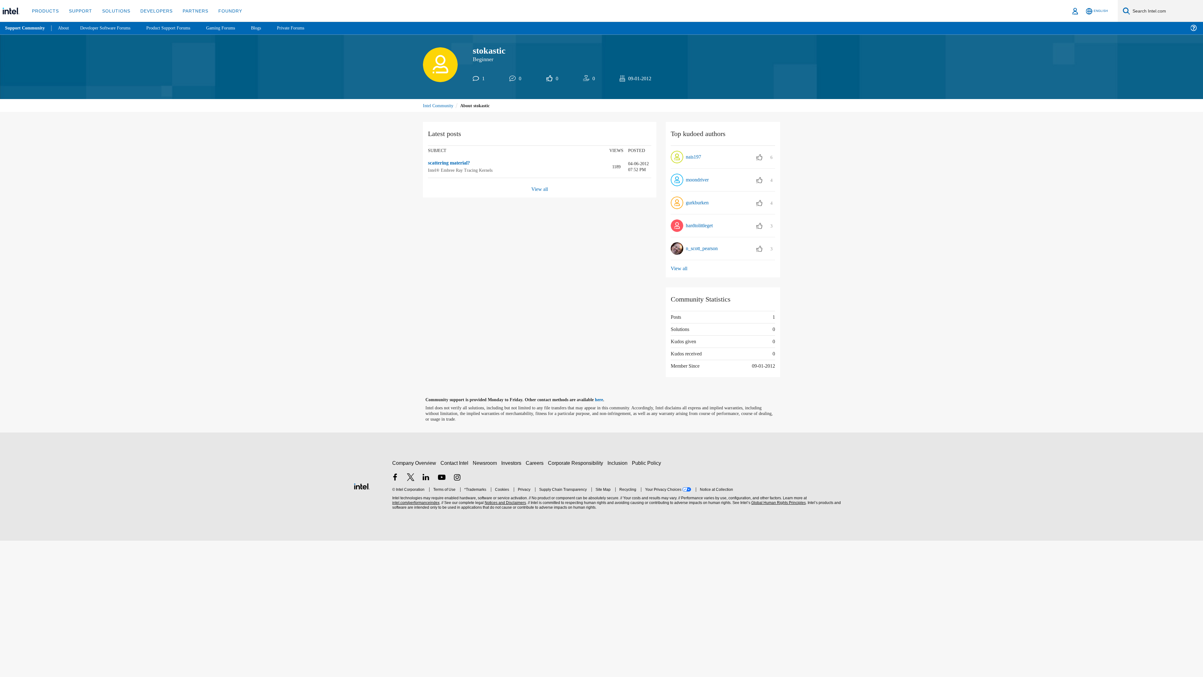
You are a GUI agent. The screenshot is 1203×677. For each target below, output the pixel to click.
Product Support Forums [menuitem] (177, 28)
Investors (513, 462)
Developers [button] (152, 11)
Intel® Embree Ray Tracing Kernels (461, 170)
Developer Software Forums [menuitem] (110, 28)
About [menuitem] (65, 28)
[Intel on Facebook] (395, 477)
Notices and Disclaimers (505, 503)
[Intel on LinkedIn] (426, 477)
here (604, 399)
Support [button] (79, 11)
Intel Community (439, 105)
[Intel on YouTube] (441, 477)
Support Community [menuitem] (25, 28)
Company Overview (414, 462)
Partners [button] (189, 11)
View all (539, 189)
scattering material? (451, 163)
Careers (535, 462)
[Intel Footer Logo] (362, 485)
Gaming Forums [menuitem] (231, 28)
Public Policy (647, 462)
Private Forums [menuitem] (304, 28)
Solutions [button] (113, 11)
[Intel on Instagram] (457, 477)
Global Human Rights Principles (777, 503)
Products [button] (45, 11)
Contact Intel (455, 462)
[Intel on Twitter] (410, 477)
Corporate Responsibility (577, 462)
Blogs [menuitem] (268, 28)
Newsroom (486, 462)
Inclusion (619, 462)
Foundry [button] (222, 11)
